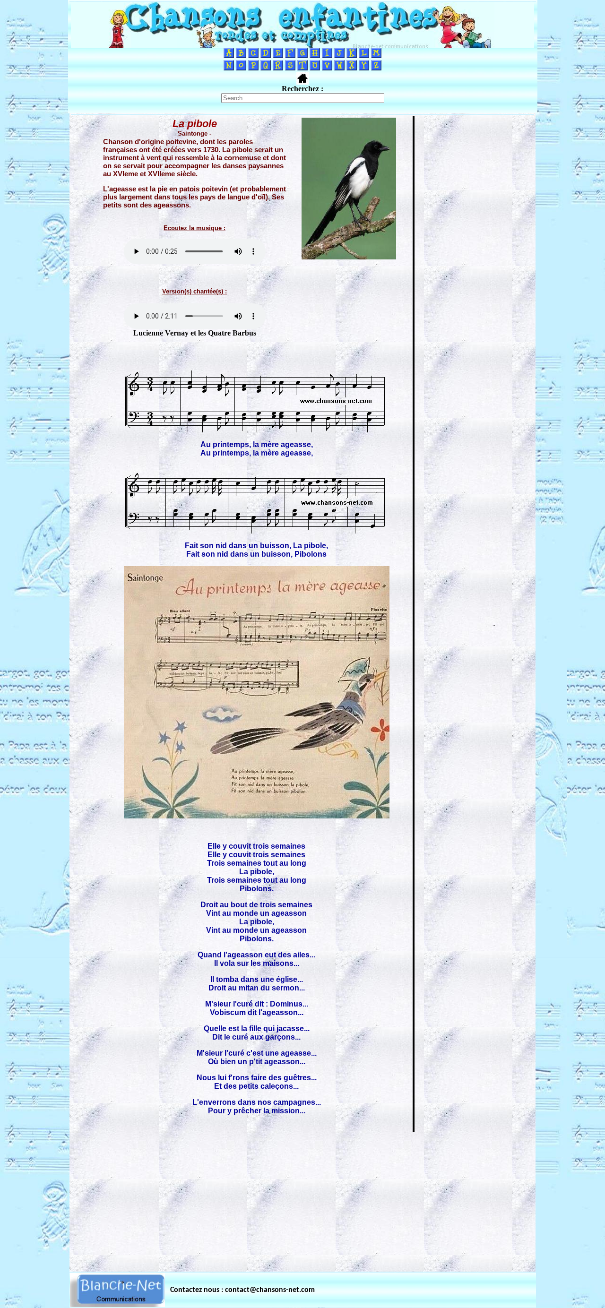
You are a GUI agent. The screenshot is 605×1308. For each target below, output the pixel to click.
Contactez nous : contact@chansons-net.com (242, 1290)
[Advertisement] (302, 1199)
